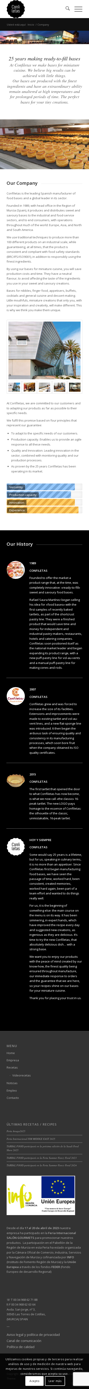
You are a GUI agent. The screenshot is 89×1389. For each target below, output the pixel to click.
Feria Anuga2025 (16, 1131)
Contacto (13, 1098)
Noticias (12, 1083)
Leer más (55, 1381)
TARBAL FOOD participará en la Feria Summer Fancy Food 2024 (42, 1165)
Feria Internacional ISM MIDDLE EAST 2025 (31, 1138)
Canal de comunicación (24, 1340)
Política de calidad (20, 1346)
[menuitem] (65, 9)
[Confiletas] (37, 9)
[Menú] (76, 9)
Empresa (13, 1060)
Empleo (12, 1090)
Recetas (12, 1067)
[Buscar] (65, 9)
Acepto (34, 1381)
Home (11, 1053)
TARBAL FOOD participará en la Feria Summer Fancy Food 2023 (42, 1157)
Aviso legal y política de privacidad (33, 1334)
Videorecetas (21, 1075)
